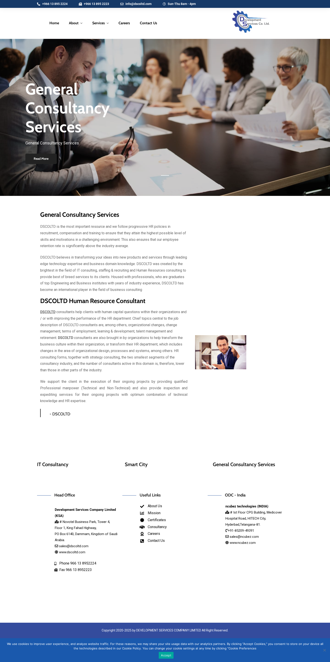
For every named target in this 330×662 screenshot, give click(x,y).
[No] (324, 650)
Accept (166, 655)
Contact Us (148, 23)
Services (98, 23)
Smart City (136, 464)
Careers (124, 23)
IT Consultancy (52, 464)
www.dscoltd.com (71, 552)
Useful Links (150, 495)
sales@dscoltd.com (73, 546)
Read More (41, 159)
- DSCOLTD (60, 414)
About (74, 23)
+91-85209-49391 (241, 531)
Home (54, 23)
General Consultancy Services (79, 214)
